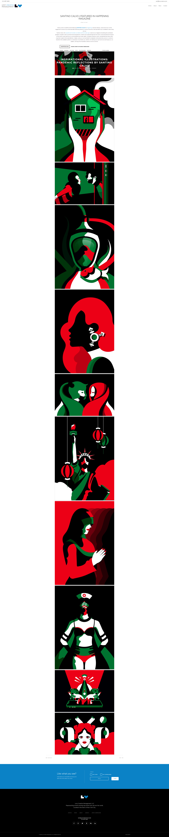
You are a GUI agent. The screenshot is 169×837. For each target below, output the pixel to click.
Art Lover (95, 774)
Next (120, 757)
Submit (115, 778)
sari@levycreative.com (161, 1)
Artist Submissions (96, 812)
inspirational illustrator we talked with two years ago (77, 33)
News (160, 6)
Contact (165, 6)
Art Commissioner (107, 774)
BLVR (129, 834)
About (155, 6)
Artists (149, 6)
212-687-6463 (6, 1)
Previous (49, 757)
